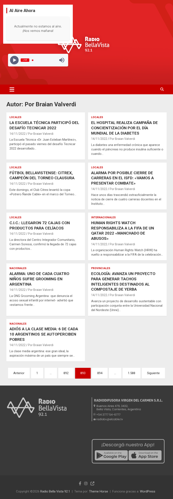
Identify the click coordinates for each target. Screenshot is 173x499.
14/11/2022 (17, 133)
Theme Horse (98, 491)
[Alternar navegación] (12, 89)
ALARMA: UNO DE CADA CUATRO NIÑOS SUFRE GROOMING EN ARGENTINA (39, 278)
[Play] (14, 60)
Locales (15, 117)
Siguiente (153, 373)
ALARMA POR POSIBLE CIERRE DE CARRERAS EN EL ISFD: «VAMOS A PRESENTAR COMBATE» (122, 178)
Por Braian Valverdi (40, 133)
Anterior (18, 373)
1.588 (131, 373)
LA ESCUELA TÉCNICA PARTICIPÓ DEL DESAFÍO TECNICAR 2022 (44, 125)
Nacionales (17, 268)
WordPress (147, 491)
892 (66, 373)
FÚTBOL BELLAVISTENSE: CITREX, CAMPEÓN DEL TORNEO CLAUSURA (41, 175)
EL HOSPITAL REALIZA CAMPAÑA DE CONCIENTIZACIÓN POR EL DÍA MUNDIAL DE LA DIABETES (124, 127)
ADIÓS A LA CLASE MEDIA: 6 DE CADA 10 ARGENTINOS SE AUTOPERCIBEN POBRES (43, 334)
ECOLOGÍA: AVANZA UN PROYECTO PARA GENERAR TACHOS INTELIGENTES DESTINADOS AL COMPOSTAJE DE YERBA (123, 281)
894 (99, 373)
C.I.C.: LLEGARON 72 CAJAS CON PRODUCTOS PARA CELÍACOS (39, 225)
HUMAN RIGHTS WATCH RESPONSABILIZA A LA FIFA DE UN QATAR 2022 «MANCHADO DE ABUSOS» (122, 230)
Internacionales (103, 217)
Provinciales (100, 268)
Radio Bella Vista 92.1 (55, 491)
